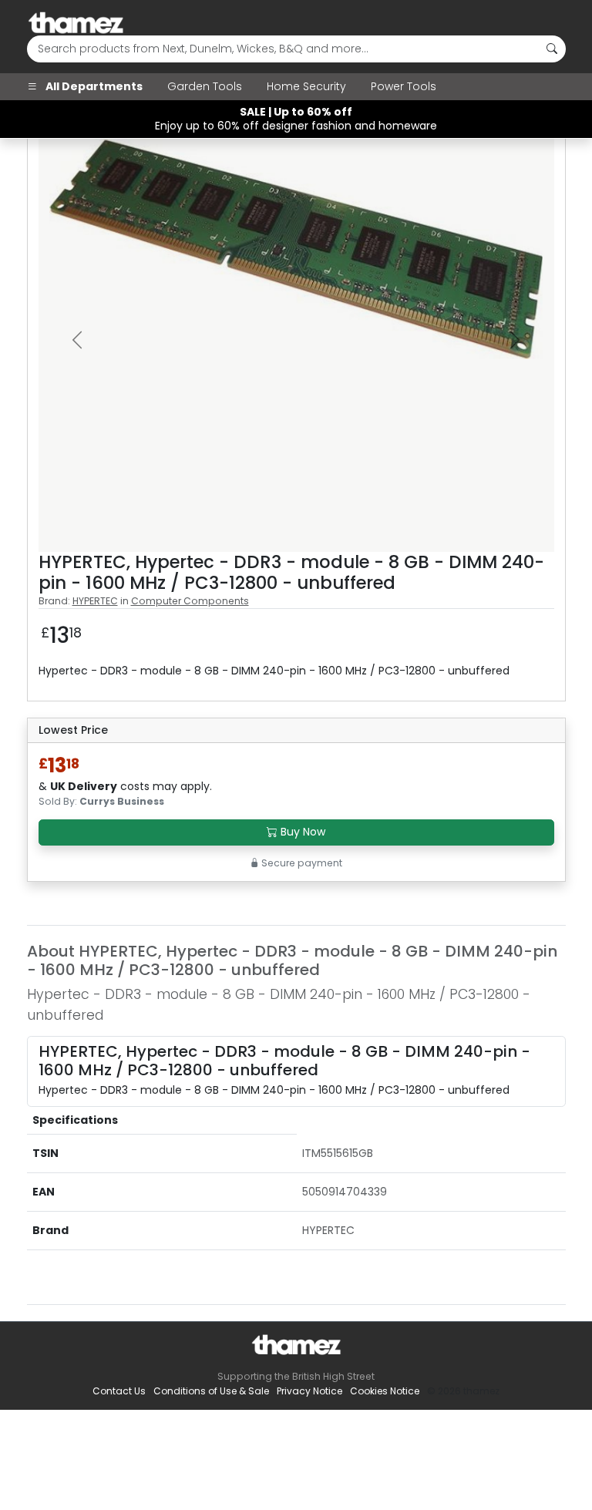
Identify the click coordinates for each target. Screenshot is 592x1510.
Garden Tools (204, 86)
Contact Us (119, 1390)
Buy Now (301, 831)
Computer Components (190, 600)
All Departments (93, 86)
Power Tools (403, 86)
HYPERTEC (95, 600)
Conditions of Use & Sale (211, 1390)
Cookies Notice (384, 1390)
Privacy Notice (309, 1390)
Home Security (306, 86)
